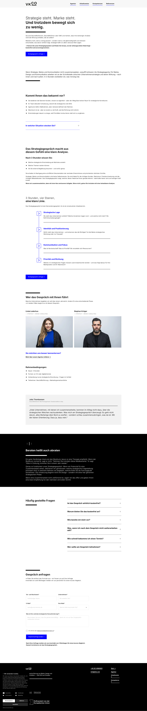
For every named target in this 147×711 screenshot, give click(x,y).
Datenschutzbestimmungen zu (45, 630)
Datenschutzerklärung (8, 707)
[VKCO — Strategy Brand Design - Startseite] (31, 4)
